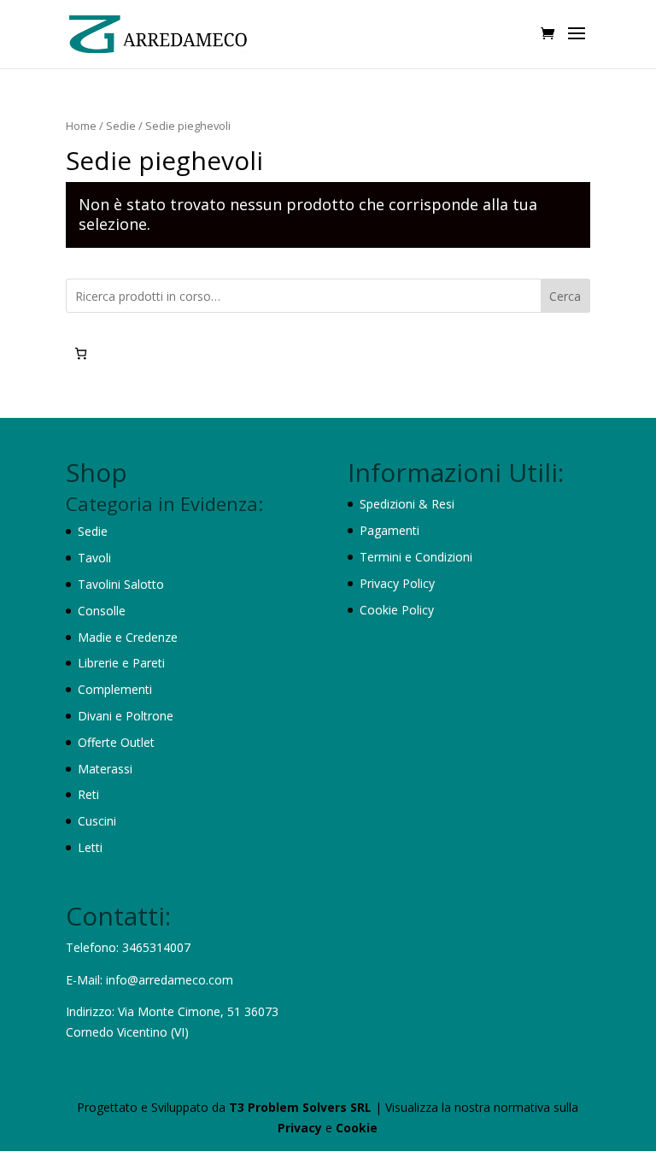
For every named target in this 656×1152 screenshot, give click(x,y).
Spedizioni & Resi (407, 504)
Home (81, 125)
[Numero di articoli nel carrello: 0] (81, 353)
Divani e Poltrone (125, 716)
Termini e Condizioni (416, 557)
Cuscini (97, 821)
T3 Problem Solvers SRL (302, 1107)
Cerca (565, 296)
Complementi (115, 689)
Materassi (105, 769)
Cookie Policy (397, 610)
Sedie (121, 125)
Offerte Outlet (116, 742)
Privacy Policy (397, 583)
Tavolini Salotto (121, 584)
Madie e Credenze (128, 637)
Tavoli (94, 558)
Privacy (301, 1128)
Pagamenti (389, 530)
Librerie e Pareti (121, 663)
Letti (90, 847)
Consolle (102, 610)
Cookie (357, 1128)
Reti (88, 794)
